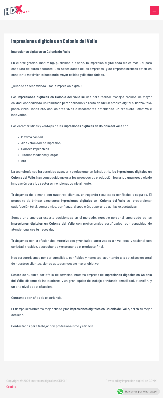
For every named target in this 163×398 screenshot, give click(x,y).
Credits (11, 386)
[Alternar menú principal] (154, 10)
